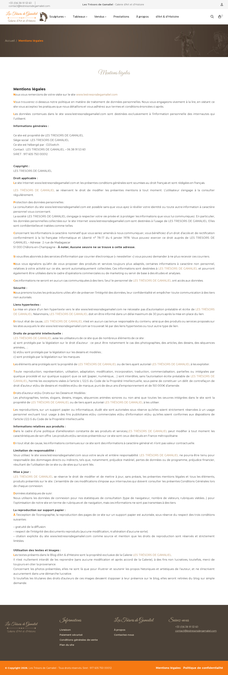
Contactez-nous (124, 634)
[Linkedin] (172, 641)
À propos (119, 629)
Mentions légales (168, 667)
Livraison (65, 629)
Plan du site (67, 644)
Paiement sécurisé (71, 634)
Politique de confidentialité (203, 667)
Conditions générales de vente (79, 639)
